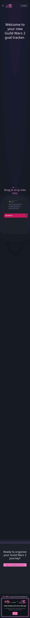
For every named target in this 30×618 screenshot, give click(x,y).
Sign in (25, 5)
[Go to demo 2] (14, 325)
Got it (15, 613)
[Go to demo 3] (15, 325)
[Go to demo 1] (13, 325)
